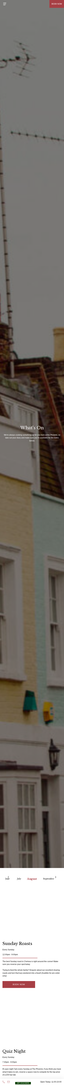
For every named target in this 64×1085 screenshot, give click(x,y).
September (48, 879)
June (7, 879)
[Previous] (8, 877)
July (19, 879)
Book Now (19, 984)
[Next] (55, 877)
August (32, 878)
